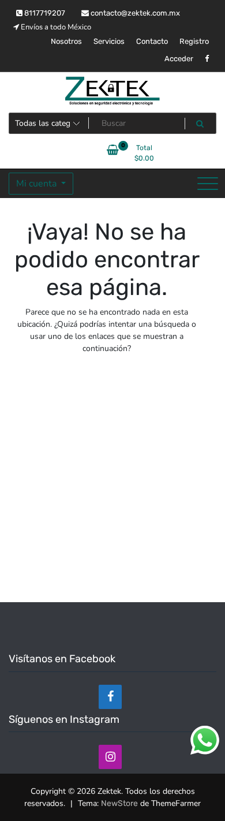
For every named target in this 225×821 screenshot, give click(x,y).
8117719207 (43, 13)
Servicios (109, 41)
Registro (194, 41)
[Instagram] (110, 757)
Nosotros (66, 41)
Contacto (152, 41)
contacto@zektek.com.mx (134, 13)
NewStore (119, 803)
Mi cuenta (37, 183)
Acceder (178, 58)
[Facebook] (110, 697)
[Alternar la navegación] (207, 183)
